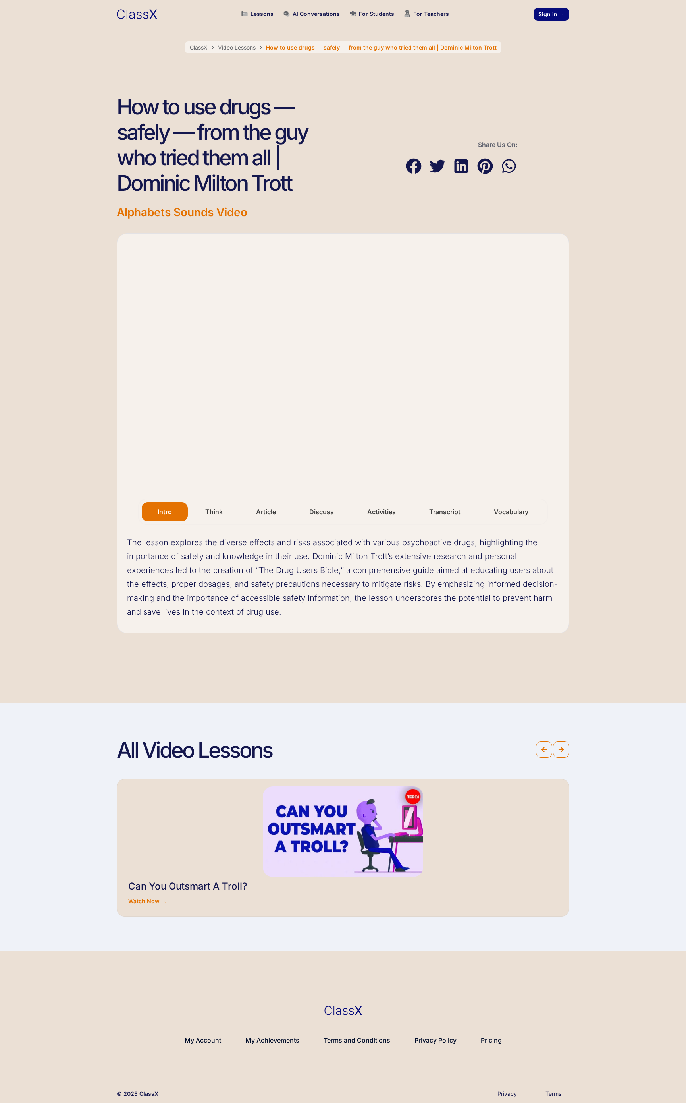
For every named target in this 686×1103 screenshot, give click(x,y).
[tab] (165, 511)
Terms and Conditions (357, 1040)
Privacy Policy (435, 1040)
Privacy (507, 1093)
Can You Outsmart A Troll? (187, 886)
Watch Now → (147, 901)
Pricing (491, 1040)
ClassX (199, 47)
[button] (413, 166)
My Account (203, 1040)
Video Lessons (237, 47)
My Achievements (272, 1040)
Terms (553, 1093)
